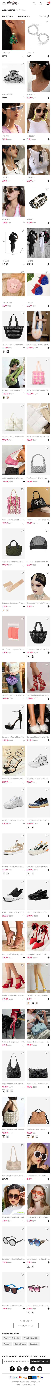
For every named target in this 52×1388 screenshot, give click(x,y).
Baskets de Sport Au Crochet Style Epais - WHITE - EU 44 (13, 912)
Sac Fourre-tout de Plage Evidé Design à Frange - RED (13, 520)
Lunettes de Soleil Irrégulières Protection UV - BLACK (13, 1259)
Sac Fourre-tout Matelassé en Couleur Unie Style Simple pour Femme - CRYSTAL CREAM (13, 436)
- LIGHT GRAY (7, 94)
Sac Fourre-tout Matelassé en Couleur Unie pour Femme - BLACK (38, 649)
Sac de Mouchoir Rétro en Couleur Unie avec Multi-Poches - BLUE (38, 1042)
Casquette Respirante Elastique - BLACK (38, 561)
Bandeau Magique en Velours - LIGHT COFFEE (13, 603)
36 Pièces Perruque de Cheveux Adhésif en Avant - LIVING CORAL (13, 649)
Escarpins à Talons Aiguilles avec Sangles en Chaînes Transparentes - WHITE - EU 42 (13, 954)
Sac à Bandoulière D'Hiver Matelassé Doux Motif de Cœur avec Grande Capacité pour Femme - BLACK (13, 1084)
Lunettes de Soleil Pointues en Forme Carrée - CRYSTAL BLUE (13, 1305)
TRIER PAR (23, 16)
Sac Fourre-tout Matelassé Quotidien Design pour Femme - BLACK (13, 344)
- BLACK (30, 219)
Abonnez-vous (39, 1361)
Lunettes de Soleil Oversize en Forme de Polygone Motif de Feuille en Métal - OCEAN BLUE (38, 1259)
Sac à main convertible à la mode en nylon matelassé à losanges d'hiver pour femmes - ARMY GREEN (13, 561)
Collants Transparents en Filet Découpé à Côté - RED (13, 1042)
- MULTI (30, 303)
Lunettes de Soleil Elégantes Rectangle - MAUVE (38, 1305)
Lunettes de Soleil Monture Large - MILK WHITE (38, 1176)
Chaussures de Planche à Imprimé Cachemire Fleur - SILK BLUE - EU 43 (38, 820)
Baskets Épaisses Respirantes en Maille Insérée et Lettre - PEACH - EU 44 (38, 866)
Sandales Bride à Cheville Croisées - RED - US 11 (13, 996)
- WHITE (5, 136)
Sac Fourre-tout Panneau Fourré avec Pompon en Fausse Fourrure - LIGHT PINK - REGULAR (38, 390)
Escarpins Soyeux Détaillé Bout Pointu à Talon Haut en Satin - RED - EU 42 (38, 954)
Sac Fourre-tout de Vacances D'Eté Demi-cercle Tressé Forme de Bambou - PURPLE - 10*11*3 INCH (13, 695)
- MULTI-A (6, 53)
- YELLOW (31, 136)
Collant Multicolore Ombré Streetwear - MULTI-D (38, 996)
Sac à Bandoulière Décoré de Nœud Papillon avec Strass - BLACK (38, 520)
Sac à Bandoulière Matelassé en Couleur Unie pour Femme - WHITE (13, 1130)
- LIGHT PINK (7, 303)
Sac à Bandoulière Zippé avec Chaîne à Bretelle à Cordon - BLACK (38, 1084)
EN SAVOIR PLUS (26, 1326)
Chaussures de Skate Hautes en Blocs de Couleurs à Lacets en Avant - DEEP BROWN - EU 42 (13, 866)
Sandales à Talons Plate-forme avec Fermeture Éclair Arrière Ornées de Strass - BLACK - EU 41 (13, 737)
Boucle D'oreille (31, 1338)
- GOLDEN (31, 94)
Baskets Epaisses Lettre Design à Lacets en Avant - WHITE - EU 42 (13, 820)
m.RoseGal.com (14, 3)
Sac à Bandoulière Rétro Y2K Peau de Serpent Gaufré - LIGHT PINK (13, 478)
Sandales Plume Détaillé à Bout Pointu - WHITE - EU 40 (38, 737)
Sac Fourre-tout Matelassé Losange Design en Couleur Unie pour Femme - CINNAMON (38, 1130)
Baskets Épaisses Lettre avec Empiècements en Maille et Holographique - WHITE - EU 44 (38, 779)
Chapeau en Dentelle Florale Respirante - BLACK (38, 603)
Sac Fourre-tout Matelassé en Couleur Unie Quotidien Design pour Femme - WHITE (38, 436)
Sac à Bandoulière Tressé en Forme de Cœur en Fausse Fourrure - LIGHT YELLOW (38, 344)
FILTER (43, 16)
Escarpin (34, 1344)
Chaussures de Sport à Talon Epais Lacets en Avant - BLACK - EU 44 (38, 912)
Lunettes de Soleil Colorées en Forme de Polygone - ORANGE (38, 1217)
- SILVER (30, 53)
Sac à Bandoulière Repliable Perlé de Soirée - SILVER (38, 478)
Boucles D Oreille (11, 1338)
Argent (7, 1344)
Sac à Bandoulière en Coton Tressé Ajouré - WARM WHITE (13, 1176)
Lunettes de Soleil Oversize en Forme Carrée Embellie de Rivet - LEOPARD (13, 1217)
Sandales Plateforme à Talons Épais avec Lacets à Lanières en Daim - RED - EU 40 (38, 695)
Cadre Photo (20, 1344)
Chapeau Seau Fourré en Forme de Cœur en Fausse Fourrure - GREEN (13, 390)
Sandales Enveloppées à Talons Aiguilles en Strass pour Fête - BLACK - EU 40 (13, 779)
